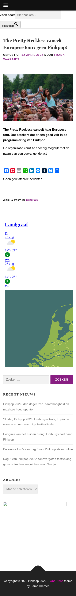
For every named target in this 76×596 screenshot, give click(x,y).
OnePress (56, 581)
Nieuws (32, 200)
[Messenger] (38, 170)
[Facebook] (6, 170)
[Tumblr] (44, 170)
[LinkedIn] (31, 170)
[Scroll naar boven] (38, 571)
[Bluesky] (51, 170)
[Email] (19, 170)
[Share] (57, 170)
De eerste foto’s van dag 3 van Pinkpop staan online (38, 449)
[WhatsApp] (25, 170)
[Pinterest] (13, 170)
